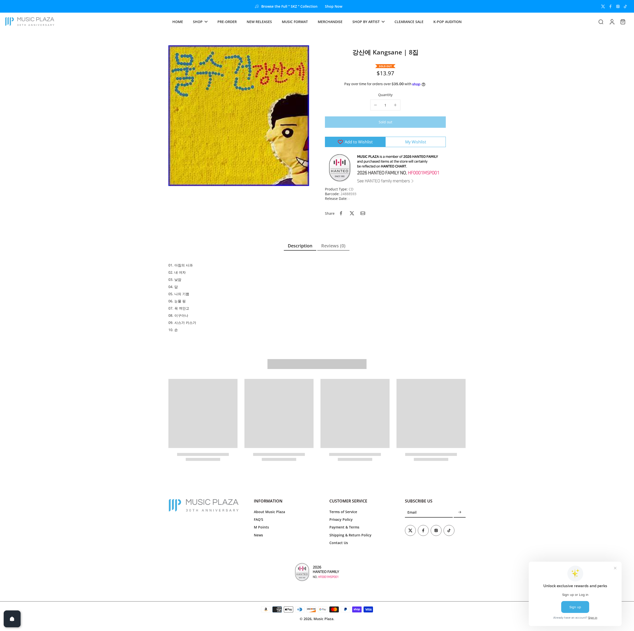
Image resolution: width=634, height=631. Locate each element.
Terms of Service (343, 511)
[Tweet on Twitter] (351, 213)
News (258, 535)
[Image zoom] (238, 115)
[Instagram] (618, 6)
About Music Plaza (269, 511)
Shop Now (333, 6)
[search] (600, 21)
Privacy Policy (341, 519)
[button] (385, 122)
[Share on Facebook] (341, 213)
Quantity (385, 94)
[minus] (375, 105)
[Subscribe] (460, 512)
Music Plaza (323, 618)
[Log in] (611, 21)
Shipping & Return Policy (350, 535)
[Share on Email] (362, 213)
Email (412, 512)
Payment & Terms (344, 527)
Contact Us (338, 542)
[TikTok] (625, 6)
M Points (261, 527)
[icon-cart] (622, 21)
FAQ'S (258, 519)
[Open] (12, 618)
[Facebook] (610, 6)
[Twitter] (603, 6)
